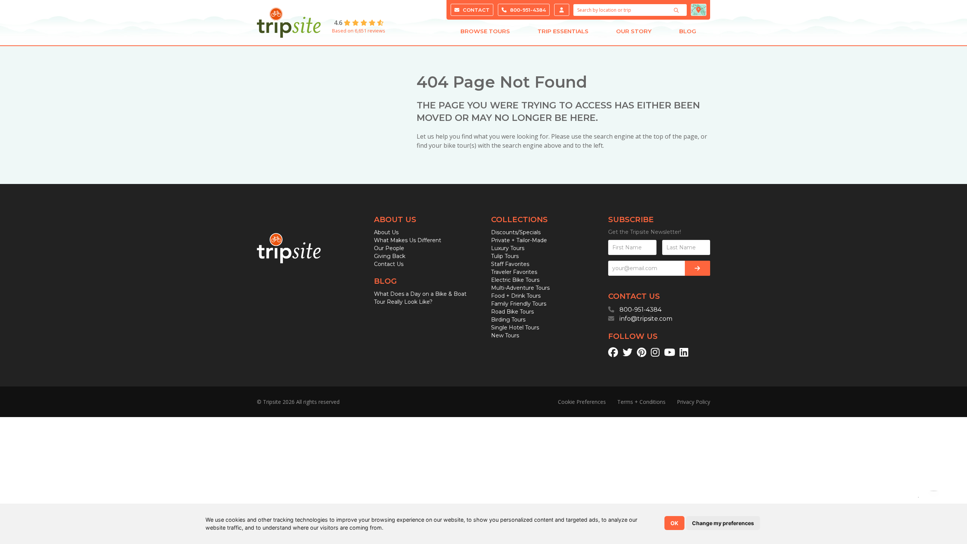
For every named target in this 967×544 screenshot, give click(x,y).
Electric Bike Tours (515, 280)
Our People (389, 248)
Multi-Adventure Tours (520, 287)
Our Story (634, 31)
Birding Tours (508, 319)
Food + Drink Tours (516, 295)
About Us (386, 232)
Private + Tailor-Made (519, 240)
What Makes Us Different (407, 240)
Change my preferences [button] (723, 523)
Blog (687, 31)
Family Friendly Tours (518, 303)
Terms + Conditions (641, 401)
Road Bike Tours (512, 311)
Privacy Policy (693, 401)
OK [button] (674, 523)
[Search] (677, 10)
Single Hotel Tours (515, 327)
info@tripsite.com (645, 318)
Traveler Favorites (514, 272)
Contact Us (388, 264)
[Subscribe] (697, 268)
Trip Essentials (563, 31)
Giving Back (389, 256)
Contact (475, 10)
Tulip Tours (505, 256)
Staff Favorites (510, 264)
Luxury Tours (507, 248)
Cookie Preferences (582, 401)
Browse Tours (485, 31)
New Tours (505, 335)
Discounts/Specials (516, 232)
